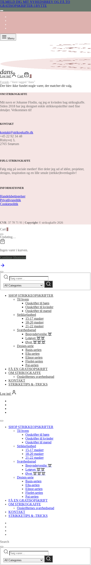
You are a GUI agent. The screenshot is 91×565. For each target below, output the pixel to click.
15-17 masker (34, 318)
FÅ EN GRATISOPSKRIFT (28, 369)
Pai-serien (32, 365)
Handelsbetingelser (12, 196)
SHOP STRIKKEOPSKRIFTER (30, 295)
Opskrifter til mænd (38, 311)
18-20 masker (34, 322)
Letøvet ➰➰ (35, 338)
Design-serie (25, 346)
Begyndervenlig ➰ (38, 334)
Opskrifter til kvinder (39, 307)
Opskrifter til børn (37, 303)
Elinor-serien (34, 357)
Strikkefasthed (26, 314)
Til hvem (23, 299)
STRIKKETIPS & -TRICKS (28, 384)
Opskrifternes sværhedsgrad (35, 376)
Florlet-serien (34, 361)
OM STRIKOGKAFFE (24, 373)
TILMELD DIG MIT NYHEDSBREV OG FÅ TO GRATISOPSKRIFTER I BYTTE (35, 3)
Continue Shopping (13, 257)
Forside (4, 82)
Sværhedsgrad (26, 330)
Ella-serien (32, 353)
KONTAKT (16, 380)
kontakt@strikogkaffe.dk (16, 132)
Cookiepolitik (9, 204)
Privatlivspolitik (10, 200)
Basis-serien (33, 350)
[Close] (1, 10)
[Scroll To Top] (2, 267)
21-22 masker (34, 326)
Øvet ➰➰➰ (35, 342)
